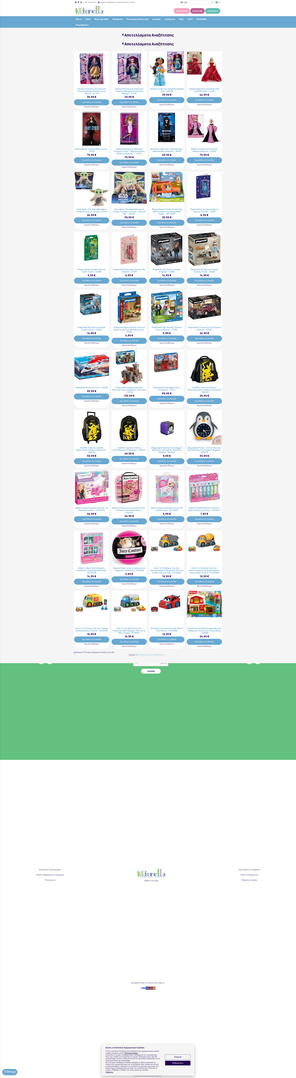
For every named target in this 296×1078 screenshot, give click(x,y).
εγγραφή (151, 671)
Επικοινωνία (91, 2)
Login (184, 2)
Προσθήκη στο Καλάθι (91, 102)
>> (166, 655)
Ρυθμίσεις (109, 1072)
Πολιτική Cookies (131, 1053)
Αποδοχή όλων (177, 1063)
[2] (139, 655)
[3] (141, 655)
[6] (150, 655)
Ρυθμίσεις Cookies (249, 880)
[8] (155, 655)
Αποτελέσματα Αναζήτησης (149, 35)
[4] (144, 655)
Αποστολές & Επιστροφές (50, 869)
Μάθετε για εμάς (151, 880)
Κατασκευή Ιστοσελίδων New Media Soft (148, 1076)
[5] (147, 655)
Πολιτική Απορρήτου (249, 875)
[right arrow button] (105, 68)
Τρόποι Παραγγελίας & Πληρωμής (50, 875)
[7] (153, 655)
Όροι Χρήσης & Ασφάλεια (249, 869)
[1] (136, 655)
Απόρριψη (178, 1057)
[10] (161, 655)
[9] (158, 655)
